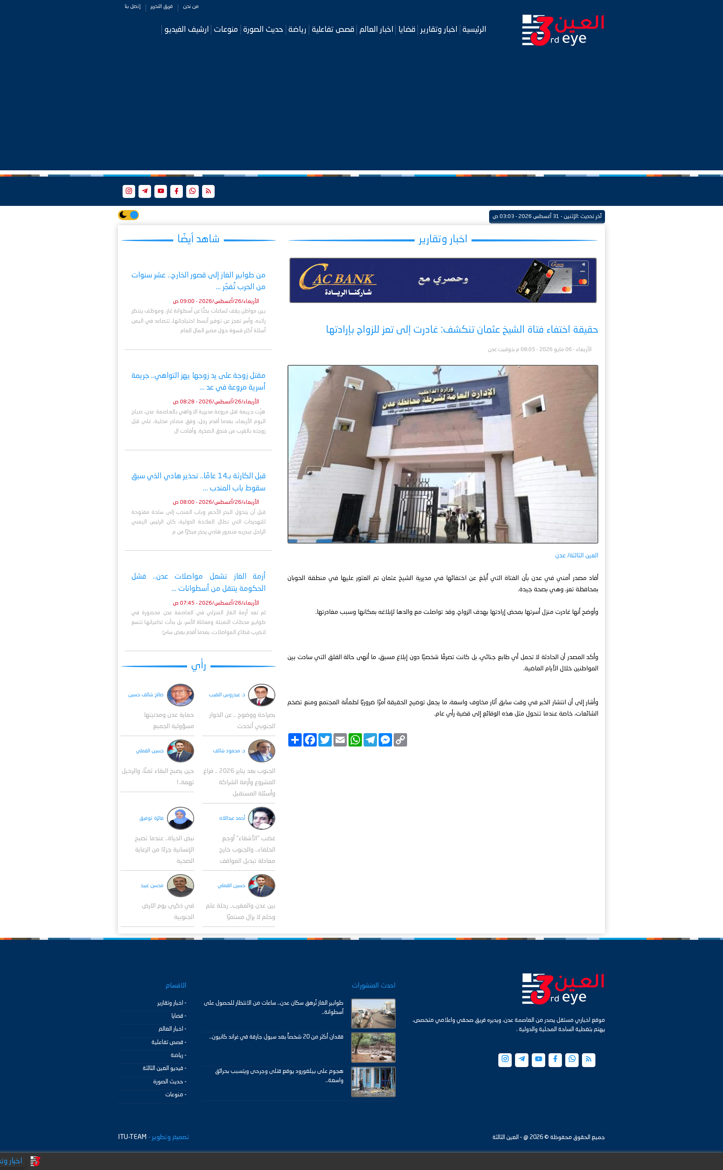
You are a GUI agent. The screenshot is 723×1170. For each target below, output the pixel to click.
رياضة (297, 29)
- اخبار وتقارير (172, 1003)
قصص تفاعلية (333, 29)
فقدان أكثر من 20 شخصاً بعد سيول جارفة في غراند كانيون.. (276, 1037)
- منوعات (176, 1095)
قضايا (406, 29)
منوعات (226, 29)
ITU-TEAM (132, 1137)
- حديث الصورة (170, 1082)
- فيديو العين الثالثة (165, 1068)
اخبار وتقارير (438, 29)
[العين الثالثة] (563, 29)
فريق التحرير (162, 6)
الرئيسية (474, 29)
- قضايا (179, 1016)
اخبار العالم (376, 29)
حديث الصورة (263, 29)
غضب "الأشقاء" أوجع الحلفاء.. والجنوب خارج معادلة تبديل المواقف (247, 850)
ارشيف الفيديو (186, 29)
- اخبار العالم (173, 1029)
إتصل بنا (133, 6)
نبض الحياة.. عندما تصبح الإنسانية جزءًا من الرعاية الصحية (164, 850)
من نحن (191, 6)
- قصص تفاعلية (169, 1042)
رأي (198, 665)
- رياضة (179, 1055)
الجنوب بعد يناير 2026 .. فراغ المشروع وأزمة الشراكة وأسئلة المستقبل (239, 782)
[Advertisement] (361, 111)
